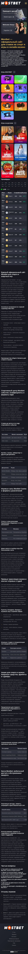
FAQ (14, 943)
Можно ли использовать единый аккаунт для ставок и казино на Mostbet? (13, 873)
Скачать (14, 945)
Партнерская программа (14, 941)
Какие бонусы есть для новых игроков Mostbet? (14, 880)
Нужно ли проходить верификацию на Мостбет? (13, 887)
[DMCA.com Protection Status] (14, 952)
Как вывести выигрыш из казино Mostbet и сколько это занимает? (12, 876)
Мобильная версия (14, 938)
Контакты (14, 936)
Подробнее (7, 30)
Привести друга (8, 16)
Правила (14, 934)
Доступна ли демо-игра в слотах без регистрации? (13, 883)
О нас (14, 932)
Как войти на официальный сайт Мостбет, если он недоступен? (12, 869)
